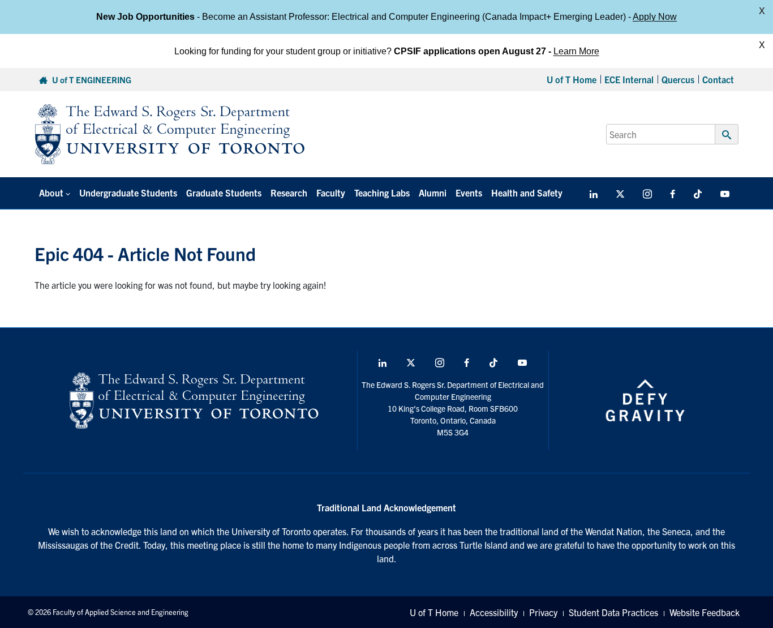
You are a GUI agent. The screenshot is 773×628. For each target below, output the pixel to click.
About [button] (51, 192)
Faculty (330, 192)
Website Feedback (704, 612)
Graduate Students (223, 192)
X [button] (762, 11)
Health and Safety (526, 192)
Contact (718, 79)
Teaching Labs (382, 192)
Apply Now (655, 17)
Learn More (576, 50)
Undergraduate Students (128, 192)
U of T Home (571, 79)
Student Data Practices (613, 612)
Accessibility (494, 612)
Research (288, 192)
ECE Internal (629, 79)
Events (469, 192)
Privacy (543, 612)
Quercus (678, 79)
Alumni (432, 192)
